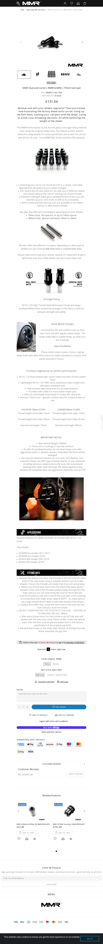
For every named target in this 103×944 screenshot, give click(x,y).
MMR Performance (32, 3)
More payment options (52, 732)
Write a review (76, 774)
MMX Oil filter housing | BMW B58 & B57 (69, 824)
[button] (4, 940)
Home (22, 10)
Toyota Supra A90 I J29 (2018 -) (36, 10)
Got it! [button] (90, 939)
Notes (20, 690)
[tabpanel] (33, 824)
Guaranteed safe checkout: (31, 740)
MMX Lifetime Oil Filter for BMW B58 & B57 (33, 824)
